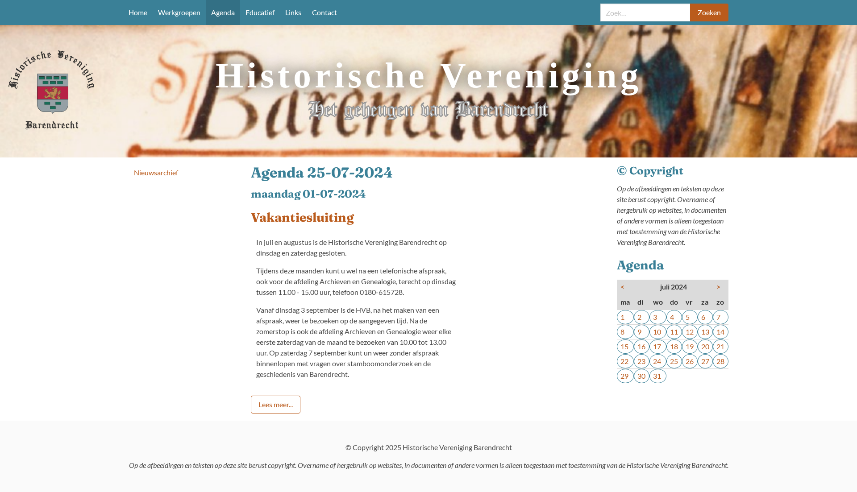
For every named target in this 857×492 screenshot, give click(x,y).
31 (657, 376)
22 (624, 361)
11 (674, 331)
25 (674, 361)
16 (641, 346)
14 (720, 331)
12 (690, 331)
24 (657, 361)
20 (705, 346)
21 (720, 346)
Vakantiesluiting (302, 217)
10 (657, 331)
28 (720, 361)
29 (624, 376)
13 (705, 331)
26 (690, 361)
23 (641, 361)
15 (624, 346)
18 (674, 346)
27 (705, 361)
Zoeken (709, 12)
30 (641, 376)
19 (690, 346)
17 (657, 346)
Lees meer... (275, 404)
